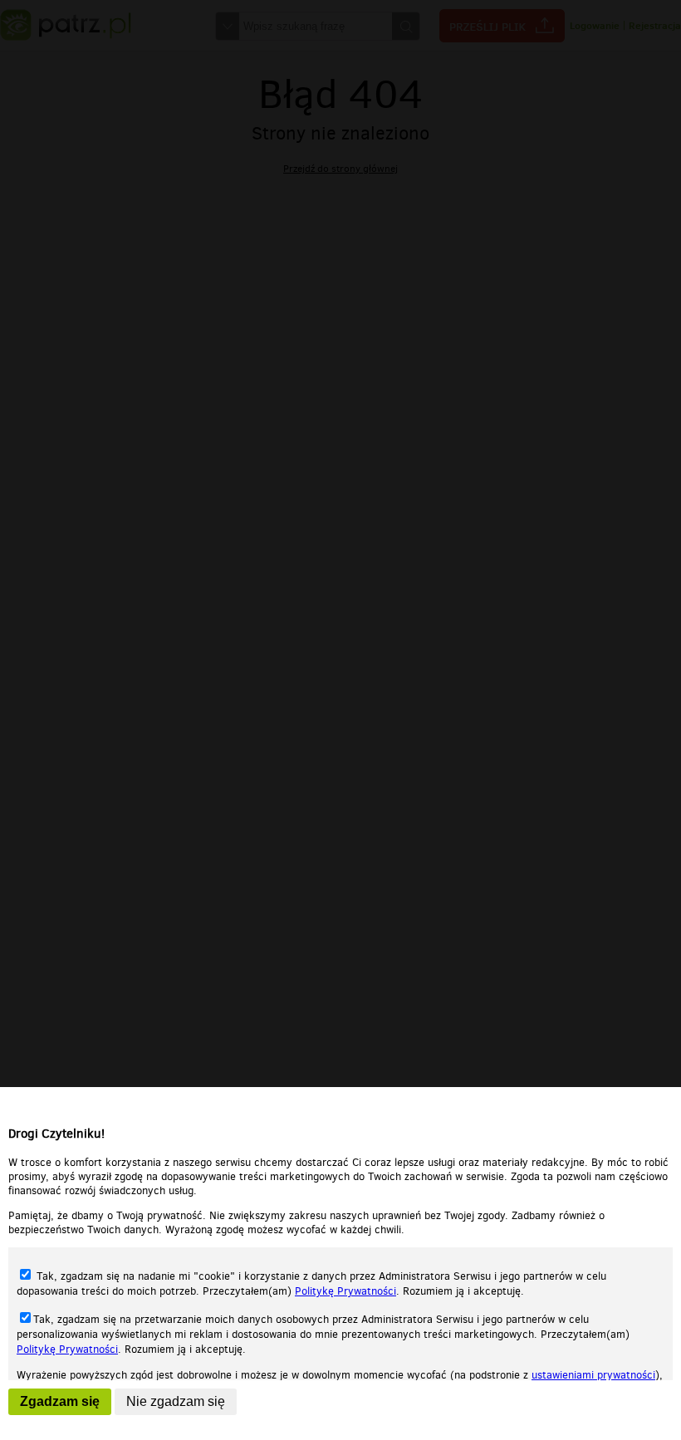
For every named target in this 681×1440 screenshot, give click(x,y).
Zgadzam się (60, 1401)
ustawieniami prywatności (593, 1375)
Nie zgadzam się (175, 1401)
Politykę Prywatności (345, 1291)
